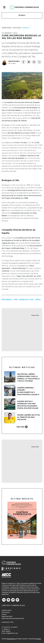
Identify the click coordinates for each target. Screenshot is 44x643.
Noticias (17, 28)
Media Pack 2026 (7, 616)
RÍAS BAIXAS (7, 299)
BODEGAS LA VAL (26, 299)
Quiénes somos (7, 610)
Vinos (38, 299)
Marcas (26, 28)
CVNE (15, 299)
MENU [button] (22, 15)
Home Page (6, 28)
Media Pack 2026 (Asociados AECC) (13, 618)
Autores (4, 614)
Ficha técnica (6, 612)
